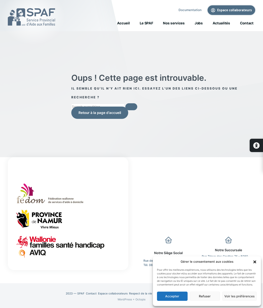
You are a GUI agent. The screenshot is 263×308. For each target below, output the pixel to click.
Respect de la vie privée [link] (145, 293)
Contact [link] (247, 23)
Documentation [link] (190, 10)
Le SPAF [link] (146, 23)
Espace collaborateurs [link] (234, 10)
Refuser (205, 296)
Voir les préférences (239, 296)
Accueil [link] (123, 23)
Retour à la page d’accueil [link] (99, 113)
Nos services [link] (174, 23)
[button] (255, 262)
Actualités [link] (221, 23)
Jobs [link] (199, 23)
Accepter (172, 296)
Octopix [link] (140, 299)
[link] (256, 145)
